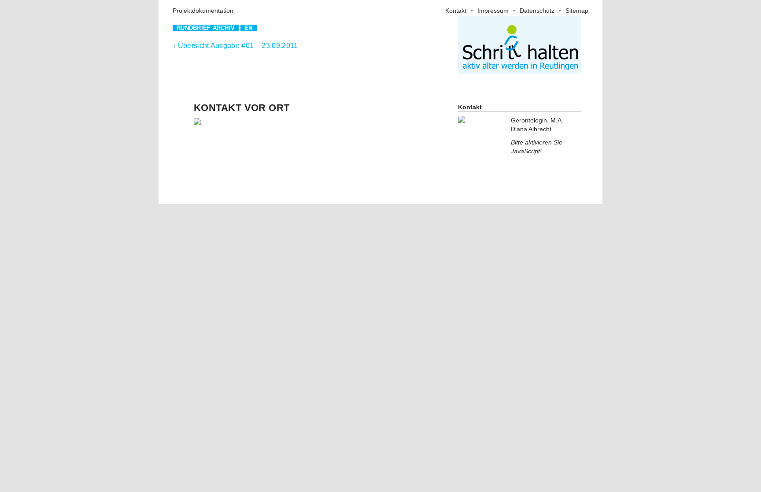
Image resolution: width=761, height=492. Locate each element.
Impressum (493, 10)
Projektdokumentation (203, 10)
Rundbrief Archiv (206, 28)
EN (248, 28)
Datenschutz (537, 10)
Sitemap (576, 10)
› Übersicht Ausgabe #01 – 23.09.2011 (236, 45)
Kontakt (455, 10)
